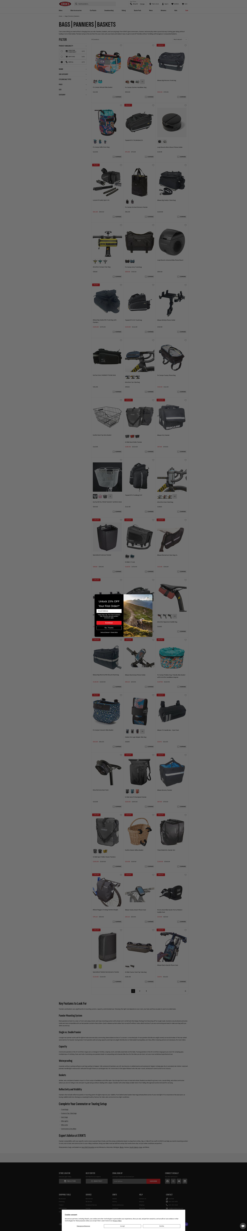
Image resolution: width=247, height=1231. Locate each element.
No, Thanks (109, 628)
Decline (161, 1226)
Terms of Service (104, 632)
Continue (109, 623)
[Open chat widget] (243, 1226)
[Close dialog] (150, 596)
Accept (122, 1226)
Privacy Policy (117, 1221)
